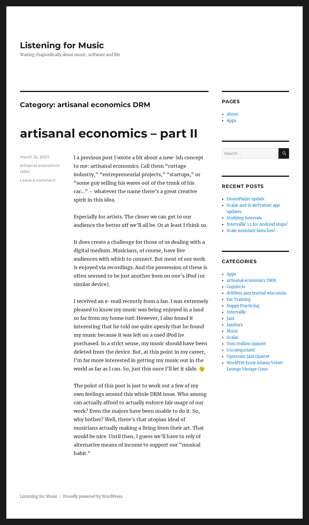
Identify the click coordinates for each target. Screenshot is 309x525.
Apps (231, 120)
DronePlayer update (245, 199)
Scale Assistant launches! (251, 230)
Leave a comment (38, 180)
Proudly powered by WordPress (93, 496)
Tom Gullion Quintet (246, 343)
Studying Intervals (244, 218)
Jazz (230, 318)
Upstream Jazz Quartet (248, 356)
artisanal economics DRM (251, 280)
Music (232, 331)
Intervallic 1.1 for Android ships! (257, 224)
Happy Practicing (243, 305)
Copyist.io (236, 286)
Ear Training (239, 299)
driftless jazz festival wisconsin (257, 293)
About (232, 114)
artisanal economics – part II (109, 133)
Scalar (232, 337)
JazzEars (235, 324)
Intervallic (236, 312)
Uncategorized (241, 350)
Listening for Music (62, 45)
